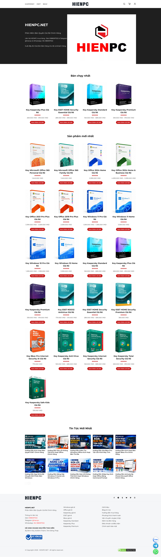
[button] (124, 4)
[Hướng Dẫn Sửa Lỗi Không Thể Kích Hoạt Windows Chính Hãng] (80, 465)
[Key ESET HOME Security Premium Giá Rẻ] (123, 294)
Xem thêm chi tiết (37, 122)
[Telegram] (118, 497)
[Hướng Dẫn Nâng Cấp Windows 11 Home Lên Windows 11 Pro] (58, 465)
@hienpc (28, 41)
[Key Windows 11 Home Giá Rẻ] (123, 201)
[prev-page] (26, 483)
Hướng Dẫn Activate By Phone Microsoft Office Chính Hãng (124, 476)
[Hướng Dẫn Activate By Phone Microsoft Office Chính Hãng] (125, 465)
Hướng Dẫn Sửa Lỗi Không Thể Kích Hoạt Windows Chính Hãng (80, 476)
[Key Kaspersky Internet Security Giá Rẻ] (94, 340)
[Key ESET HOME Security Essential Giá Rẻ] (66, 94)
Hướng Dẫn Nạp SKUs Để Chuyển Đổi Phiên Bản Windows (34, 476)
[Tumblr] (122, 497)
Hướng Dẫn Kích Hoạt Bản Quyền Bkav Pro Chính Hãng (125, 452)
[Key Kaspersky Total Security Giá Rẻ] (123, 340)
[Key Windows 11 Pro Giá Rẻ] (94, 201)
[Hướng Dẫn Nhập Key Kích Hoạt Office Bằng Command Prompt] (103, 465)
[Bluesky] (126, 497)
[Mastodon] (130, 497)
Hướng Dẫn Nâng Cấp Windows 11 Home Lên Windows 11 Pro (56, 476)
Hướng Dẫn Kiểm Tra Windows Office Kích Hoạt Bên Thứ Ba (80, 452)
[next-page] (29, 483)
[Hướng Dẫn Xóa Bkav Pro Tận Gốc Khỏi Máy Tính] (103, 442)
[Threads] (134, 497)
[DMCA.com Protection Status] (126, 551)
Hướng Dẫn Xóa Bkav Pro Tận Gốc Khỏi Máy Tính (102, 451)
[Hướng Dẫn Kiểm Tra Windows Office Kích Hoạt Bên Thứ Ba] (80, 442)
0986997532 (53, 38)
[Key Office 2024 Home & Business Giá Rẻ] (123, 155)
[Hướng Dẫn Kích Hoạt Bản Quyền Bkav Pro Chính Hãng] (125, 442)
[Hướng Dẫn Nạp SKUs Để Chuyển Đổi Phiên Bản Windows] (35, 465)
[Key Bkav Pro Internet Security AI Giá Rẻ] (37, 340)
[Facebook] (114, 497)
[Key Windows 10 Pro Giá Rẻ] (37, 248)
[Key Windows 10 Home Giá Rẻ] (66, 248)
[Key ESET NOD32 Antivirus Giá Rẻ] (66, 294)
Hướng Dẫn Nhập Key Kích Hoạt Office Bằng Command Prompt (103, 476)
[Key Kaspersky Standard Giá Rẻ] (94, 94)
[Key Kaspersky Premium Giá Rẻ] (123, 94)
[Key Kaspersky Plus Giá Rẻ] (37, 94)
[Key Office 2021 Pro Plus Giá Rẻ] (37, 201)
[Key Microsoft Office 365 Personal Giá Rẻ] (37, 155)
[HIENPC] (80, 4)
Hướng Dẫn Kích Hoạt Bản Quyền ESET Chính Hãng (35, 451)
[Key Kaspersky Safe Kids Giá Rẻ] (37, 387)
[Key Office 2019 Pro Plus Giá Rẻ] (66, 201)
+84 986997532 (47, 41)
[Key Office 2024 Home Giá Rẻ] (94, 155)
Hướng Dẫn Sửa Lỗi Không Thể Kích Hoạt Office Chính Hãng (58, 452)
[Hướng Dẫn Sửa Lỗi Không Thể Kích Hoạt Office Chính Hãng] (58, 442)
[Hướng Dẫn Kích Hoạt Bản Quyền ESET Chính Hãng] (35, 442)
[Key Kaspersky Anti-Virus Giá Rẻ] (66, 340)
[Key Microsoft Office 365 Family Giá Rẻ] (66, 155)
